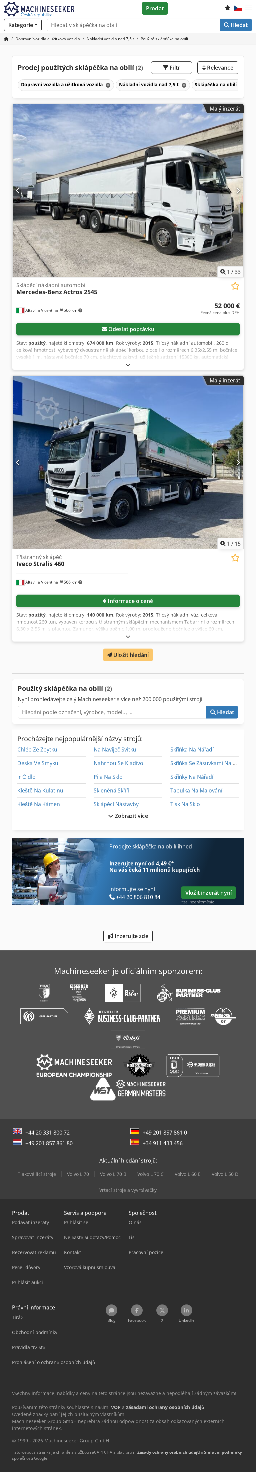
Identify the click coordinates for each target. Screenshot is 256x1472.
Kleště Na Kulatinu (40, 790)
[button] (248, 8)
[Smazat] (107, 85)
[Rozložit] (128, 364)
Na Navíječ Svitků (115, 749)
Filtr (174, 67)
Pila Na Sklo (108, 776)
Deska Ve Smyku (37, 763)
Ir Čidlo (26, 776)
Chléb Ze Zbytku (37, 749)
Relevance (219, 67)
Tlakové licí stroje (37, 1174)
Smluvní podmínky (223, 1452)
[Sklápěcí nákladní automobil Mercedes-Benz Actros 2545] (128, 190)
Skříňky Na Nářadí (191, 776)
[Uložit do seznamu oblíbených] (235, 285)
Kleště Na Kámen (38, 804)
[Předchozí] (18, 190)
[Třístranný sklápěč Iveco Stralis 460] (128, 462)
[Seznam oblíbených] (228, 8)
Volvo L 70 (78, 1174)
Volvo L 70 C (150, 1174)
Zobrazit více (130, 815)
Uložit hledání (130, 655)
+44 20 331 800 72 (47, 1132)
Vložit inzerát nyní (208, 892)
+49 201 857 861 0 (165, 1132)
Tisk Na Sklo (185, 804)
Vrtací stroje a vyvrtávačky (128, 1190)
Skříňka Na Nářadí (192, 749)
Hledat (238, 25)
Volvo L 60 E (188, 1174)
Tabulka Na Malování (196, 790)
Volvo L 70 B (113, 1174)
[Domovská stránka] (6, 39)
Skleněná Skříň (111, 790)
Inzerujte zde (130, 936)
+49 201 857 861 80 (49, 1143)
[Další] (237, 190)
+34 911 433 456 (163, 1143)
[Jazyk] (238, 8)
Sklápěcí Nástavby (116, 804)
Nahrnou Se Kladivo (118, 763)
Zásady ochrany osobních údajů (168, 1452)
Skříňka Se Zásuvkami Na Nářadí (209, 763)
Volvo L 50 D (225, 1174)
